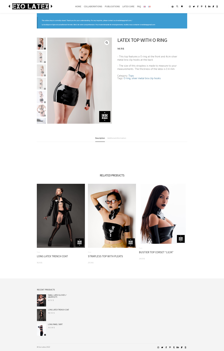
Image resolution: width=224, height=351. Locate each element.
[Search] (177, 6)
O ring (127, 78)
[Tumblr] (205, 6)
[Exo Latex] (31, 6)
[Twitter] (193, 6)
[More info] (182, 6)
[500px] (217, 6)
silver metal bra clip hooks (146, 78)
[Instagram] (190, 6)
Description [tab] (100, 138)
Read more (60, 215)
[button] (106, 42)
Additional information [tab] (116, 138)
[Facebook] (197, 6)
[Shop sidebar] (172, 6)
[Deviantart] (213, 6)
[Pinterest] (201, 6)
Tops (131, 76)
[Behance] (209, 6)
